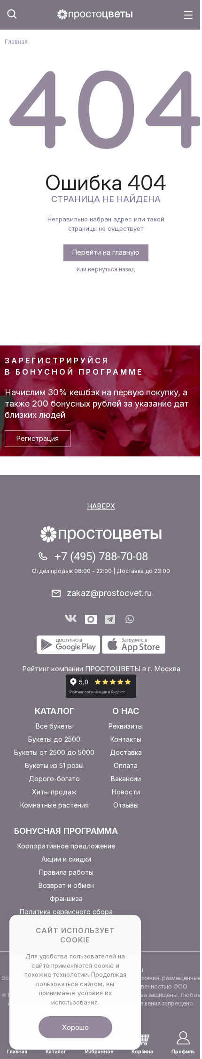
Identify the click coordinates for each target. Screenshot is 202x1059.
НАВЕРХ (101, 506)
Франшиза (66, 898)
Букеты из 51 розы (54, 765)
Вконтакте (71, 619)
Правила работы (66, 872)
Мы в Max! (91, 619)
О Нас (125, 711)
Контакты (125, 739)
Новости (126, 792)
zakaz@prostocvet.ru (109, 593)
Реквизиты (126, 726)
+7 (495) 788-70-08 (101, 556)
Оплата (126, 765)
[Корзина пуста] (142, 1038)
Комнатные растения (54, 805)
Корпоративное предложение (66, 846)
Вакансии (126, 779)
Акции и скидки (66, 859)
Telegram (111, 619)
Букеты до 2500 (54, 739)
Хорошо (75, 1027)
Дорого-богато (54, 779)
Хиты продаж (54, 792)
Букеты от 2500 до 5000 (54, 752)
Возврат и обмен (66, 885)
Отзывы (126, 805)
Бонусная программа (66, 831)
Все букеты (54, 726)
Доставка (126, 752)
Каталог (54, 711)
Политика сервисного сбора (66, 912)
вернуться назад (111, 269)
